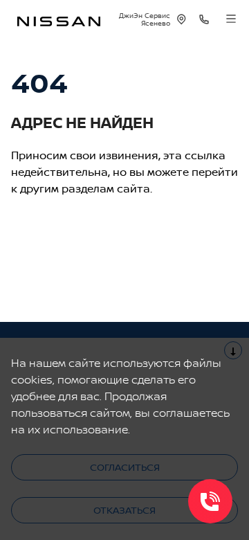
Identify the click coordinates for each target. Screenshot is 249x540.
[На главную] (58, 19)
